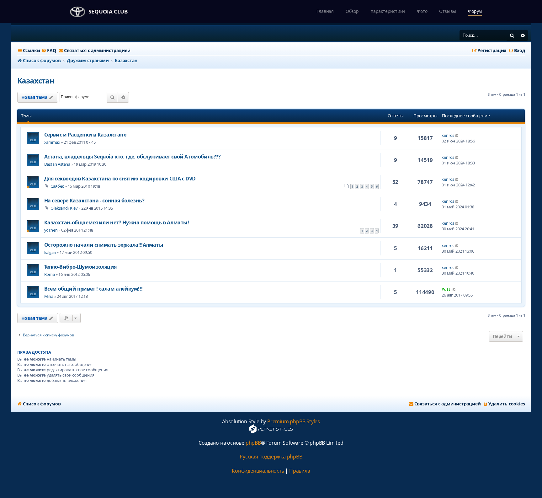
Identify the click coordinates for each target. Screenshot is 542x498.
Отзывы (447, 11)
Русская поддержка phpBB (271, 456)
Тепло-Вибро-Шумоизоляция (80, 266)
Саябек (57, 186)
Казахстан (35, 80)
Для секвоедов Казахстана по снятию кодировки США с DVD (120, 178)
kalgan (50, 252)
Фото (422, 11)
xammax (52, 142)
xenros (448, 135)
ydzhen (51, 230)
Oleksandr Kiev (63, 208)
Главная (325, 11)
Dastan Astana (57, 164)
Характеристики (388, 11)
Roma (49, 274)
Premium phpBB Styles (293, 421)
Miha (48, 296)
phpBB (253, 443)
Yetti (446, 289)
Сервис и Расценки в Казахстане (85, 134)
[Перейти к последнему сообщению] (457, 135)
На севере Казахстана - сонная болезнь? (94, 200)
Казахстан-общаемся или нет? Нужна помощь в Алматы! (116, 222)
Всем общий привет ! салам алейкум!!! (93, 288)
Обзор (352, 11)
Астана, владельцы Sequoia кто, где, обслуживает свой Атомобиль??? (132, 156)
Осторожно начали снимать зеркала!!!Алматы (103, 244)
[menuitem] (48, 51)
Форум (475, 11)
